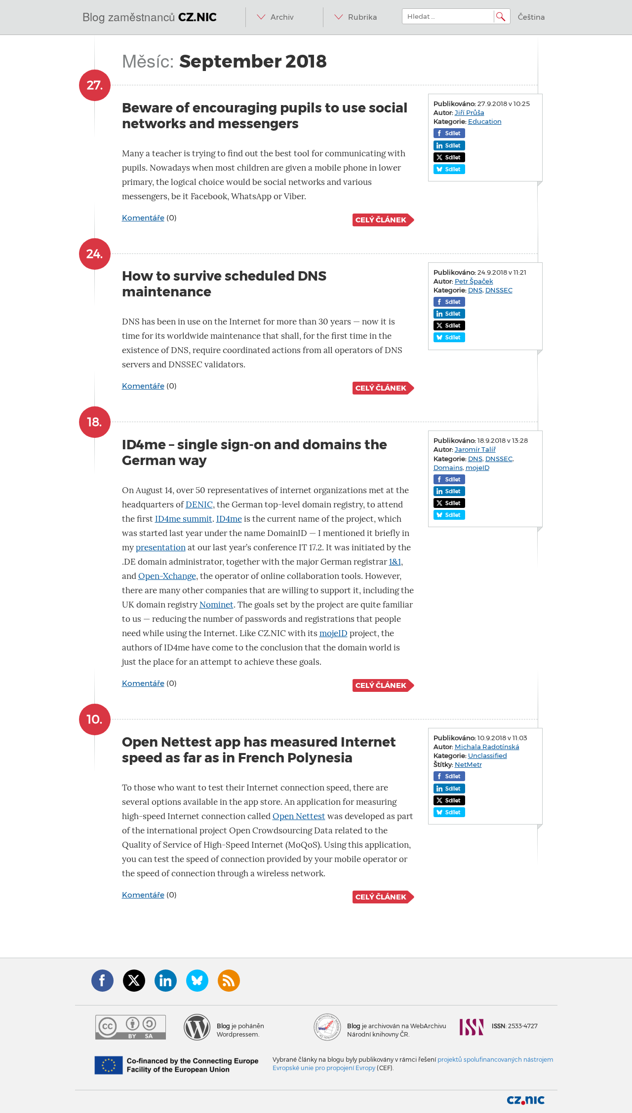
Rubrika (362, 17)
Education (485, 121)
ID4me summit (183, 519)
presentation (161, 547)
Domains (448, 467)
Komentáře (143, 217)
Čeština (531, 17)
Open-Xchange (167, 576)
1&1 (395, 562)
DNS (475, 290)
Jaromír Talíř (475, 449)
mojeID (333, 633)
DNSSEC (499, 290)
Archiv (282, 17)
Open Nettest (299, 816)
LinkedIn (166, 980)
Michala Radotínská (487, 747)
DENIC (199, 505)
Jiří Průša (469, 112)
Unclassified (487, 755)
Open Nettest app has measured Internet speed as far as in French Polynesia (259, 750)
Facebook (102, 980)
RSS (229, 980)
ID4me (229, 519)
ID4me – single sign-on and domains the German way (254, 452)
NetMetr (468, 764)
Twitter (134, 980)
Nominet (216, 605)
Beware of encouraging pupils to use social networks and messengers (265, 116)
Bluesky (197, 980)
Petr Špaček (474, 281)
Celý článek (381, 219)
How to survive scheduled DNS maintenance (224, 284)
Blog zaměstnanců (149, 16)
